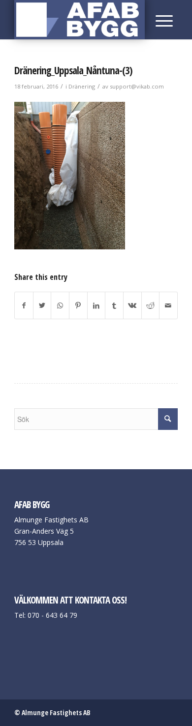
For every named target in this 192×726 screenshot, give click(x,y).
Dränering (81, 86)
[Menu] (162, 19)
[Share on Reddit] (151, 305)
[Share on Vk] (132, 305)
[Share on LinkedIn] (96, 305)
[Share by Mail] (168, 305)
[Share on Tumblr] (114, 305)
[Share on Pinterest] (78, 305)
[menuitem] (162, 19)
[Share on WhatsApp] (60, 305)
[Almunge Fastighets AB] (79, 19)
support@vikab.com (137, 86)
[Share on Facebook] (24, 305)
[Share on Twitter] (42, 305)
